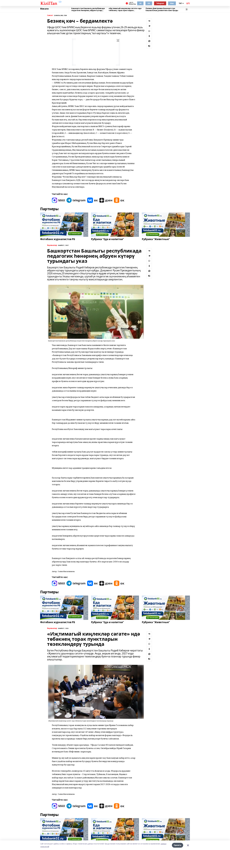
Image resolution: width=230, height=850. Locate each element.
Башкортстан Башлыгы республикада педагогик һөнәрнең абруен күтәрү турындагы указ (88, 9)
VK (140, 3)
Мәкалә (44, 8)
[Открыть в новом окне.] (58, 200)
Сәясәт (50, 15)
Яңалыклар (52, 245)
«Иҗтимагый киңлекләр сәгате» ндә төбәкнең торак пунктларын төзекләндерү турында (125, 9)
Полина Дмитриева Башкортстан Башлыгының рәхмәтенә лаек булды (162, 9)
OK (149, 3)
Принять (177, 845)
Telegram (160, 3)
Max (172, 3)
